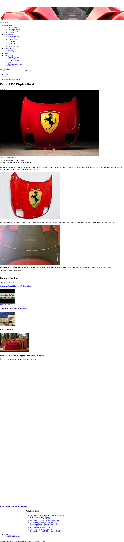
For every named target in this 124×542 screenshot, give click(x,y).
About (6, 534)
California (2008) (13, 39)
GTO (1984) (12, 45)
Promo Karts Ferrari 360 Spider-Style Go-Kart (44, 524)
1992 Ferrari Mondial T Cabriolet (13, 507)
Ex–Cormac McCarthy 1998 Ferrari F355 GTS (44, 520)
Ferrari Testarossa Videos (15, 59)
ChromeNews (32, 541)
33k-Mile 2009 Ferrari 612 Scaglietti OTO (43, 527)
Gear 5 (7, 10)
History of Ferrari (13, 27)
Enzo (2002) (11, 41)
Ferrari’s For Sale (9, 66)
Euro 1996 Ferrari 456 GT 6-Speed (41, 529)
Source (22, 161)
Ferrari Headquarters (14, 29)
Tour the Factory (13, 31)
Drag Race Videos (13, 60)
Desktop (10, 50)
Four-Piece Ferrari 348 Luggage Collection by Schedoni (22, 355)
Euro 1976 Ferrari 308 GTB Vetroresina (42, 519)
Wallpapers (7, 48)
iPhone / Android (13, 52)
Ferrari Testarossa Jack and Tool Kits (41, 522)
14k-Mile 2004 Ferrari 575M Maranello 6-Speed (45, 531)
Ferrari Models (8, 34)
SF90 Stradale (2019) (14, 36)
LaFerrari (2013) (13, 38)
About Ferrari (8, 25)
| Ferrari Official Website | (12, 536)
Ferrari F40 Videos (13, 57)
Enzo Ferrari (11, 32)
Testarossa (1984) (13, 46)
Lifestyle (6, 53)
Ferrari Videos (8, 55)
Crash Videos (12, 62)
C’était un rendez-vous (15, 64)
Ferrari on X (7, 538)
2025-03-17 (3, 89)
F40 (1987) (11, 43)
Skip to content (4, 1)
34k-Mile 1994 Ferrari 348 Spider (40, 526)
